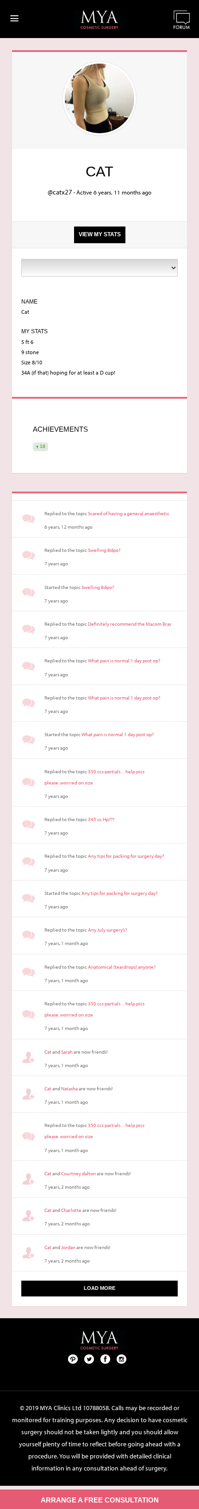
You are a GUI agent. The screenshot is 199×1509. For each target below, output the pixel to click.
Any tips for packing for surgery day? (126, 856)
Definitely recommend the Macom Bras (129, 624)
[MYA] (99, 20)
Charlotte (71, 1210)
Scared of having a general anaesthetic (128, 513)
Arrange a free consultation (100, 1500)
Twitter (89, 1359)
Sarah (67, 1052)
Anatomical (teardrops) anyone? (121, 967)
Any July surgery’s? (107, 929)
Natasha (69, 1088)
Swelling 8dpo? (104, 550)
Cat (47, 1052)
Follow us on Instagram (122, 1359)
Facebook (105, 1359)
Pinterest (73, 1359)
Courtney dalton (78, 1173)
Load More (99, 1288)
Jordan (68, 1247)
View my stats (100, 234)
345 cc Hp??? (101, 819)
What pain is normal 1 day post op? (124, 660)
